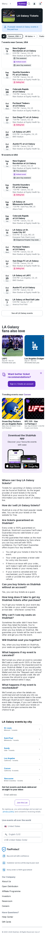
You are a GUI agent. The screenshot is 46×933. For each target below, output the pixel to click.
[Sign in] (34, 4)
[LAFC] (12, 349)
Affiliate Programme (11, 891)
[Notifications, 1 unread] (40, 4)
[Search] (28, 4)
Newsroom (7, 901)
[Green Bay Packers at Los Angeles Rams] (12, 413)
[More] (40, 11)
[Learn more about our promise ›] (11, 849)
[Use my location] (4, 36)
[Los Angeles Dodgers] (35, 349)
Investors (6, 896)
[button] (8, 3)
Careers (5, 906)
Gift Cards (6, 922)
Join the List (22, 803)
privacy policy (8, 812)
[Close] (41, 373)
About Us (6, 881)
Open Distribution (10, 886)
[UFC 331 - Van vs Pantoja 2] (35, 413)
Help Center (7, 917)
